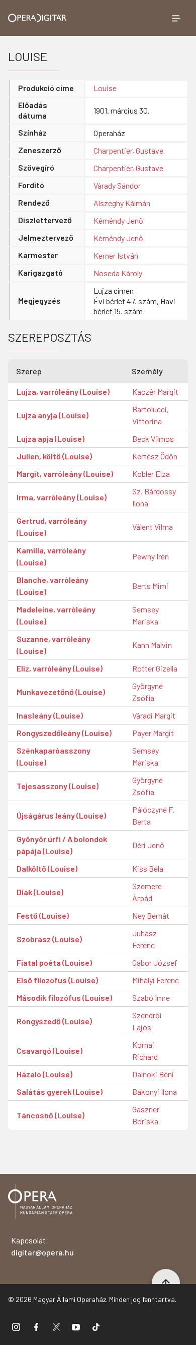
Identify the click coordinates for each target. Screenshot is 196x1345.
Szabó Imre (151, 997)
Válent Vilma (152, 526)
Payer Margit (153, 733)
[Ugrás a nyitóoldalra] (37, 18)
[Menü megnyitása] (176, 18)
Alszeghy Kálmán (121, 203)
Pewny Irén (150, 556)
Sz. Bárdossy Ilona (154, 497)
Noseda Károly (117, 273)
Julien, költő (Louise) (54, 456)
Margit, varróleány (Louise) (65, 473)
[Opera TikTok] (96, 1326)
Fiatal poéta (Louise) (54, 962)
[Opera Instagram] (16, 1326)
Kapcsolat (42, 1246)
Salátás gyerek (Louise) (60, 1091)
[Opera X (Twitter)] (56, 1326)
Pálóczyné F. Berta (153, 815)
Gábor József (154, 962)
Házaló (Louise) (44, 1074)
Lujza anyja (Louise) (52, 415)
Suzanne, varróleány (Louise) (53, 644)
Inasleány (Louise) (50, 715)
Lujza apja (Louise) (50, 438)
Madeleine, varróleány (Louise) (56, 615)
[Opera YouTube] (76, 1326)
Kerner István (115, 255)
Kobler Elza (151, 473)
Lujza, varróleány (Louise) (63, 391)
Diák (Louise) (40, 892)
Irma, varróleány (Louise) (62, 497)
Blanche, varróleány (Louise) (52, 585)
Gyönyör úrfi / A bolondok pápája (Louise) (62, 845)
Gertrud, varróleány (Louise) (52, 526)
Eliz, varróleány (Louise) (60, 668)
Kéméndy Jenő (118, 220)
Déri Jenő (148, 845)
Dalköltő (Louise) (47, 868)
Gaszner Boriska (145, 1115)
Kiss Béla (147, 868)
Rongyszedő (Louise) (54, 1021)
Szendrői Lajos (147, 1021)
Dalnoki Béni (153, 1074)
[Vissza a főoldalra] (40, 1203)
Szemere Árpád (147, 892)
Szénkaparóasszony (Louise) (53, 756)
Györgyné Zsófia (147, 692)
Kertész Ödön (154, 456)
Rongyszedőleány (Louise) (64, 733)
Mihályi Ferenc (155, 980)
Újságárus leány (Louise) (61, 815)
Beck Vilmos (153, 438)
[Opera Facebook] (36, 1326)
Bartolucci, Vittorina (150, 415)
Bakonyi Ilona (154, 1091)
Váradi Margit (153, 715)
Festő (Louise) (43, 915)
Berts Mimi (150, 585)
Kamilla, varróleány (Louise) (51, 556)
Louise (105, 88)
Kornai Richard (145, 1050)
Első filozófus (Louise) (57, 980)
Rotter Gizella (154, 668)
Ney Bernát (150, 915)
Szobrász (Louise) (49, 939)
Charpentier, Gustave (128, 150)
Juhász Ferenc (144, 939)
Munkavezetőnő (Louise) (61, 692)
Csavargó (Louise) (49, 1050)
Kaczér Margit (155, 391)
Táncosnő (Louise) (50, 1115)
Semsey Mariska (145, 615)
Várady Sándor (117, 185)
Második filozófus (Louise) (64, 997)
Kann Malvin (152, 644)
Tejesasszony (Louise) (58, 786)
